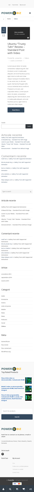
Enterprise (4, 299)
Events (3, 303)
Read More (16, 110)
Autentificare (5, 341)
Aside (3, 296)
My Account (23, 4)
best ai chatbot (5, 168)
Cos (14, 463)
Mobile (3, 309)
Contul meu (16, 472)
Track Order (15, 4)
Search (17, 417)
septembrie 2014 (6, 277)
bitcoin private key (6, 162)
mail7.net (4, 159)
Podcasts (4, 319)
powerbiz (18, 58)
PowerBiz (11, 480)
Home (9, 19)
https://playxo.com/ (7, 180)
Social (3, 323)
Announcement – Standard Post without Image (15, 148)
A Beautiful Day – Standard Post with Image (14, 140)
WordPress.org (6, 351)
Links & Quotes (6, 306)
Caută (3, 122)
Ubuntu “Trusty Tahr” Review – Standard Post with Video (17, 48)
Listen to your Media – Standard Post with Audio (15, 142)
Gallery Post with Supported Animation (12, 137)
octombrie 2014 (6, 274)
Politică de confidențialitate (20, 466)
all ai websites (5, 174)
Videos (26, 58)
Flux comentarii (6, 348)
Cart (9, 4)
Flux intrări (4, 345)
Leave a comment (16, 61)
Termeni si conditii (18, 469)
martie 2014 (5, 281)
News (3, 313)
